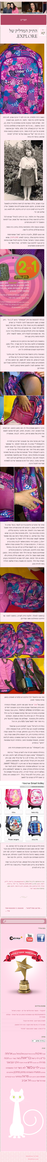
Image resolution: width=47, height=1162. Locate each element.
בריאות (11, 881)
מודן (30, 886)
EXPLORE (14, 237)
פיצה (30, 1077)
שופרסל (42, 1081)
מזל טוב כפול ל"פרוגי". (34, 908)
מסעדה (36, 1072)
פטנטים (26, 886)
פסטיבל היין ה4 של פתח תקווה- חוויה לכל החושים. (29, 1025)
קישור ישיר (33, 888)
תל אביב (26, 1080)
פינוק (34, 1077)
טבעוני (10, 1062)
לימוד (42, 884)
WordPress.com (33, 1159)
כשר (29, 1067)
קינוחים (8, 1077)
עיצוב (38, 884)
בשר (19, 1058)
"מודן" (36, 705)
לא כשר (22, 1067)
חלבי (16, 1062)
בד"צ (42, 1058)
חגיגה (35, 1063)
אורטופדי (21, 884)
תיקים (12, 886)
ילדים (6, 881)
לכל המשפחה (11, 1068)
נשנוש (42, 1077)
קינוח (13, 1077)
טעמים (42, 1068)
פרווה (25, 1076)
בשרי (14, 1058)
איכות (38, 1053)
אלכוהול (20, 1054)
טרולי (42, 886)
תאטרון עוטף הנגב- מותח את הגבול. (34, 1021)
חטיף (21, 1063)
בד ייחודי (15, 884)
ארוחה (8, 1053)
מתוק (23, 1072)
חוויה (25, 1062)
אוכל (43, 1054)
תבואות (34, 1081)
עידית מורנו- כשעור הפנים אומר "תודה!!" (33, 1028)
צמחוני (18, 1076)
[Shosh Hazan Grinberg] (27, 7)
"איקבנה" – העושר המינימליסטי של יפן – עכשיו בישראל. (28, 1010)
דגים (10, 1058)
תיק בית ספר (19, 886)
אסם (14, 1054)
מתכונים (10, 1072)
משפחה (29, 1072)
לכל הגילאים (36, 886)
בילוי (38, 1058)
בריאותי (9, 884)
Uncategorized (18, 881)
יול (43, 31)
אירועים (27, 1054)
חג (38, 1063)
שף (38, 1081)
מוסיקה (43, 1072)
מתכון (17, 1072)
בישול (33, 1058)
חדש (30, 1062)
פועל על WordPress (32, 1156)
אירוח (33, 1054)
